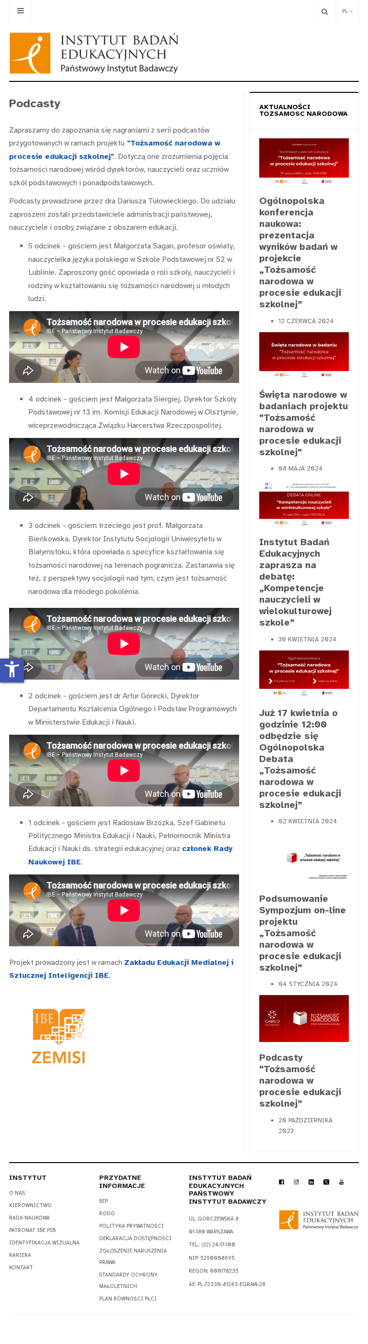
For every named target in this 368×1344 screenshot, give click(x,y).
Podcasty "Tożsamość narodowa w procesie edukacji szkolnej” (300, 1080)
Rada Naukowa (29, 1218)
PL (345, 11)
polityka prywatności (131, 1226)
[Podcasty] (304, 1018)
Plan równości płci (128, 1299)
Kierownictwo (30, 1205)
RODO (107, 1213)
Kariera (20, 1255)
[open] (20, 11)
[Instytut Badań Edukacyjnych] (94, 53)
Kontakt (21, 1268)
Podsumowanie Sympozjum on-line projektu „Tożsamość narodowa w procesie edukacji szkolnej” (302, 933)
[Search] (324, 11)
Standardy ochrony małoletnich (128, 1280)
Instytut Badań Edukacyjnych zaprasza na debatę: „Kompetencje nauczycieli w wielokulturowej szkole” (295, 582)
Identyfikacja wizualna (44, 1243)
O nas (17, 1193)
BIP (103, 1201)
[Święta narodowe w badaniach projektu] (304, 354)
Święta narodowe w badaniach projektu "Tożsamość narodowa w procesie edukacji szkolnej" (303, 423)
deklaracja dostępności (135, 1238)
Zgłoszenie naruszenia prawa (133, 1257)
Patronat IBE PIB (32, 1230)
